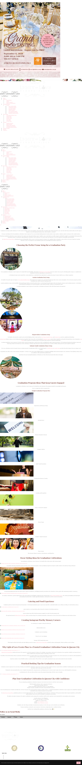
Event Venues (6, 757)
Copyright (6, 756)
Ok (78, 762)
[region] (41, 762)
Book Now (6, 758)
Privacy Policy (6, 755)
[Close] (80, 761)
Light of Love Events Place (44, 271)
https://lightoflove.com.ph (43, 702)
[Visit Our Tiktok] (0, 78)
